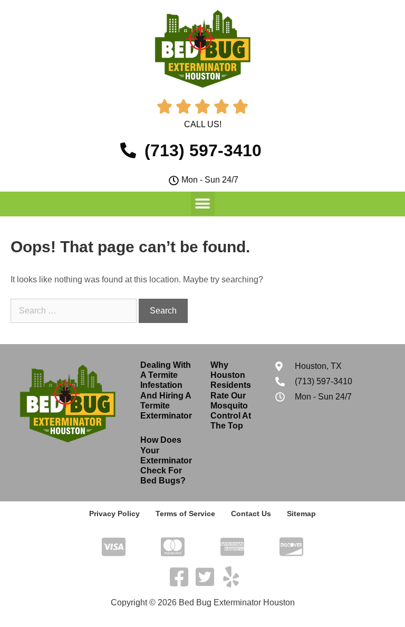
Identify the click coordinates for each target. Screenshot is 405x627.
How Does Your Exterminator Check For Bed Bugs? (166, 460)
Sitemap (301, 513)
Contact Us (251, 513)
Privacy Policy (114, 513)
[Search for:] (75, 310)
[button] (203, 203)
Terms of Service (185, 513)
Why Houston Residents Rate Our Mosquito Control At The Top (230, 395)
